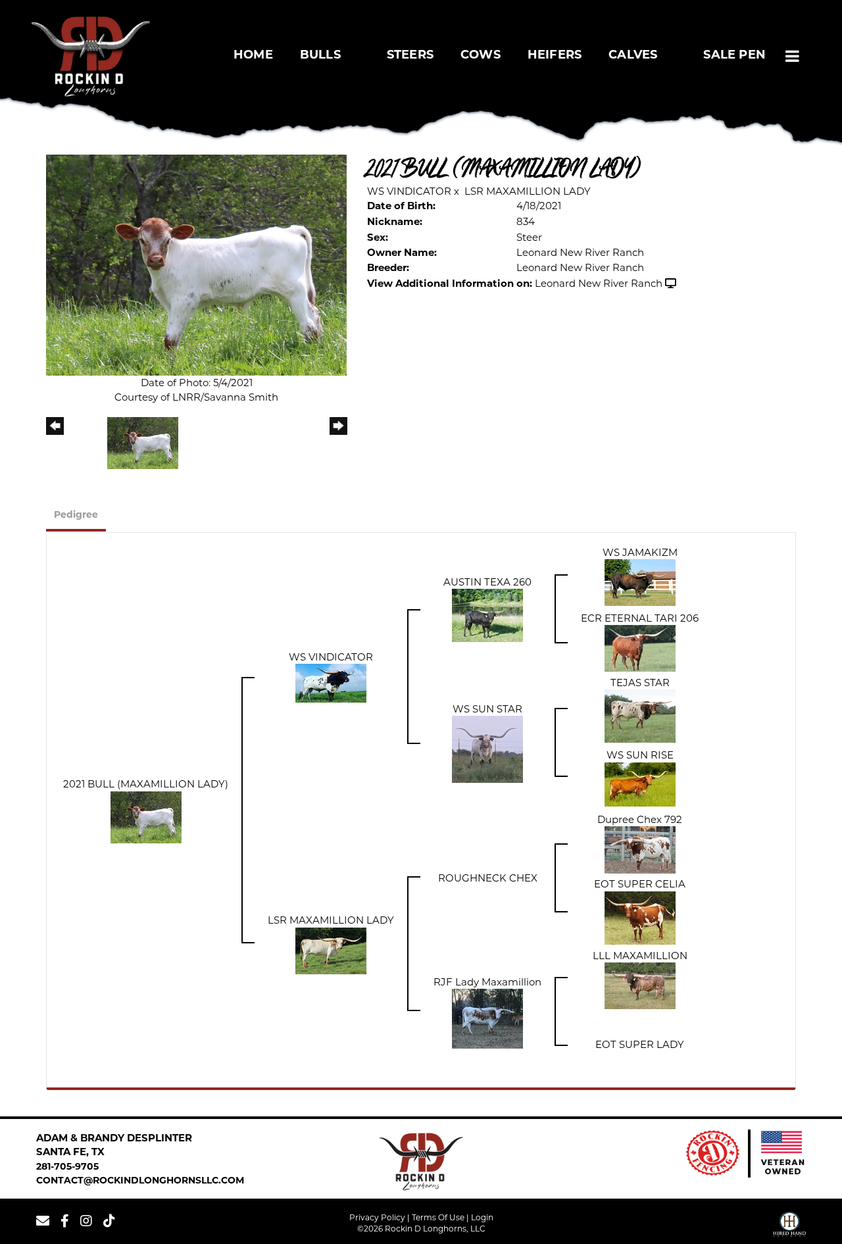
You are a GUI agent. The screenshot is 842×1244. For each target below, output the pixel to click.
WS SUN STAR (487, 709)
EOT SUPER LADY (639, 1044)
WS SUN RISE (640, 755)
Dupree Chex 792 (639, 819)
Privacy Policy (377, 1217)
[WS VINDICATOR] (330, 682)
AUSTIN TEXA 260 (487, 582)
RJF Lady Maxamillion (487, 982)
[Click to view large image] (196, 264)
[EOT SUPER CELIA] (640, 916)
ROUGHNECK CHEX (487, 878)
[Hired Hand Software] (789, 1226)
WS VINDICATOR (409, 191)
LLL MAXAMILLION (640, 955)
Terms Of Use (438, 1217)
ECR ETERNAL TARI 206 (640, 618)
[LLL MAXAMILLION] (640, 985)
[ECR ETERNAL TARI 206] (640, 647)
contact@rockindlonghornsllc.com (140, 1181)
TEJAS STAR (640, 682)
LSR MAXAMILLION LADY (527, 191)
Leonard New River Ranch (598, 283)
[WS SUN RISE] (640, 783)
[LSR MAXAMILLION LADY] (330, 949)
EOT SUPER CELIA (639, 884)
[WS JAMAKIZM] (640, 582)
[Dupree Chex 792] (640, 849)
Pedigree (76, 515)
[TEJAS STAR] (640, 715)
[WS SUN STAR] (487, 748)
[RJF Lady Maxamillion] (487, 1018)
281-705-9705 (67, 1167)
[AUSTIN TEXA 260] (487, 615)
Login (482, 1217)
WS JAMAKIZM (640, 552)
